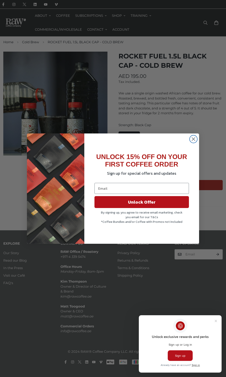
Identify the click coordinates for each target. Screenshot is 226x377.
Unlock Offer (142, 202)
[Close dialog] (193, 139)
